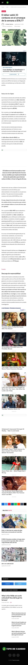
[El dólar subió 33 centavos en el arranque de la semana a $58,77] (14, 37)
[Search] (25, 2)
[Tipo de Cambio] (13, 2)
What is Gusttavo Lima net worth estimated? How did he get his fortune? (19, 614)
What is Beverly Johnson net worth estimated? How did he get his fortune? (19, 633)
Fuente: (4, 269)
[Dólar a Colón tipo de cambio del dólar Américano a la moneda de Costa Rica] (14, 521)
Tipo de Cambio (15, 660)
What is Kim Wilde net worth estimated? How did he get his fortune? (12, 598)
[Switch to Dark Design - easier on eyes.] (23, 2)
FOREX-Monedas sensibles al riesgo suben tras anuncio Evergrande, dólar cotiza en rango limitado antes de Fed (13, 540)
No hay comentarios (7, 26)
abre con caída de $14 (7, 563)
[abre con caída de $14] (14, 554)
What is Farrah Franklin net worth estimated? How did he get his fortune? (19, 624)
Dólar (3, 11)
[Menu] (2, 2)
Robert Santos (9, 24)
